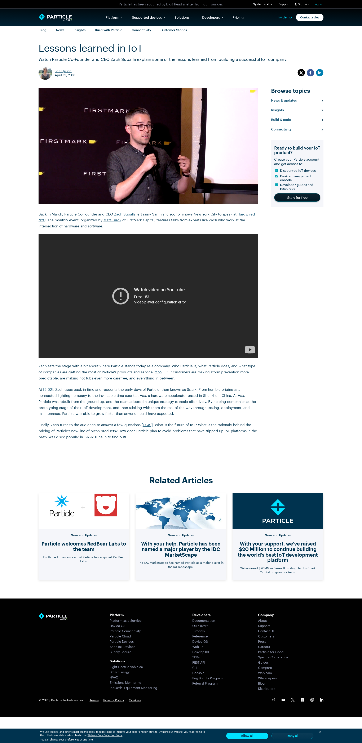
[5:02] (48, 389)
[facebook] (310, 73)
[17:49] (147, 425)
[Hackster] (273, 700)
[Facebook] (302, 700)
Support (284, 4)
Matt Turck (112, 220)
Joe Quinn (63, 71)
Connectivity (141, 30)
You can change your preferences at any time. (66, 739)
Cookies (135, 700)
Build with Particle (108, 30)
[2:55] (158, 372)
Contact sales (309, 17)
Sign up (303, 4)
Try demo (284, 17)
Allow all (247, 736)
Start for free (297, 197)
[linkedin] (319, 73)
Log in (318, 4)
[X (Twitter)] (293, 700)
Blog (43, 30)
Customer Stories (173, 30)
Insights (79, 30)
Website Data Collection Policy (105, 735)
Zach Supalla (125, 214)
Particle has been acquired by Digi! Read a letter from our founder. (171, 4)
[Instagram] (312, 700)
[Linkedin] (321, 700)
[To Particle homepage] (55, 17)
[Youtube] (283, 700)
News (60, 30)
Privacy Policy (113, 700)
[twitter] (301, 73)
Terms (94, 700)
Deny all (293, 736)
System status (263, 4)
